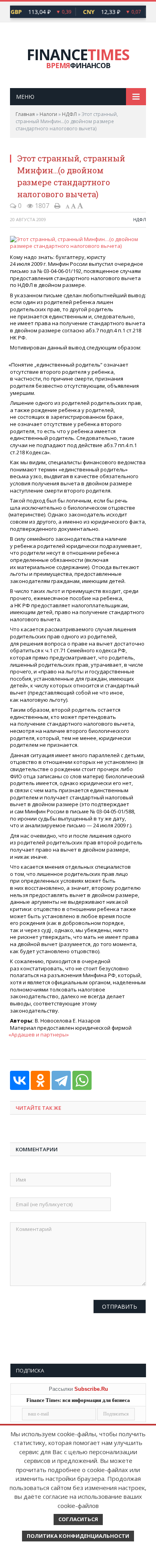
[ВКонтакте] (19, 1080)
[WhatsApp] (82, 1080)
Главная (25, 114)
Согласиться (78, 1519)
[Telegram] (61, 1080)
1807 (41, 205)
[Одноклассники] (40, 1080)
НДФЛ (69, 114)
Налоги (48, 114)
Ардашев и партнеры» (39, 1034)
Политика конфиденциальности (78, 1535)
